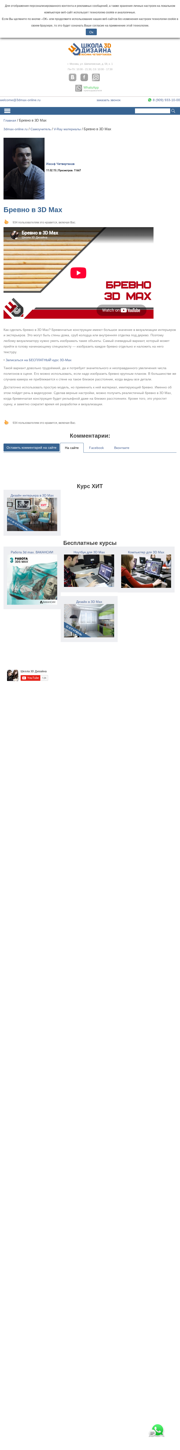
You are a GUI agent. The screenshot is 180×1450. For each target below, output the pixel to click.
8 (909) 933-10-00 (166, 100)
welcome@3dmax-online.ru (20, 100)
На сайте (72, 448)
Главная (10, 120)
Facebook (96, 448)
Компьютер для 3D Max (146, 552)
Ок (91, 32)
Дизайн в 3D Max (89, 602)
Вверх (6, 222)
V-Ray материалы (67, 129)
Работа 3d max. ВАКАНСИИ (32, 552)
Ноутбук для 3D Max (89, 552)
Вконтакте (121, 448)
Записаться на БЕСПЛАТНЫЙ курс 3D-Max (38, 360)
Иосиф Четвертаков (60, 164)
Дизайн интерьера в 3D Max (32, 495)
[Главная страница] (90, 55)
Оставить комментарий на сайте (31, 447)
